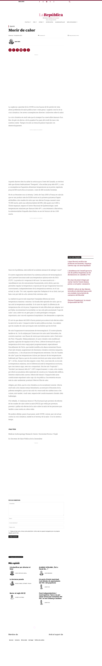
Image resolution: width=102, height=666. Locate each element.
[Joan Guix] (11, 41)
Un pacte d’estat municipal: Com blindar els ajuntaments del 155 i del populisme (49, 581)
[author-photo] (12, 573)
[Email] (28, 50)
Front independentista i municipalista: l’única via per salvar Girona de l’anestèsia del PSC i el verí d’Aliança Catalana (50, 595)
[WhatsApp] (53, 1)
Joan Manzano (48, 573)
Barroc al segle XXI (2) (17, 593)
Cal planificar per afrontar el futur (20, 568)
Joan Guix (17, 41)
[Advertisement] (36, 79)
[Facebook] (39, 1)
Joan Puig (47, 587)
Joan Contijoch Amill (21, 573)
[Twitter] (50, 1)
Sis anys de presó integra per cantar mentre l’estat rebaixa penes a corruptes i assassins (79, 282)
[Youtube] (55, 618)
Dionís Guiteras (19, 597)
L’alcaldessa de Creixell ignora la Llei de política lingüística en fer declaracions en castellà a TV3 (80, 273)
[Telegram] (46, 1)
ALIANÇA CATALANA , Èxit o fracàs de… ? (48, 568)
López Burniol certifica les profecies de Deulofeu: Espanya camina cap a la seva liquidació (79, 263)
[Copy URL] (24, 50)
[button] (70, 2)
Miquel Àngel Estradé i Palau (23, 583)
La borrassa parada (17, 579)
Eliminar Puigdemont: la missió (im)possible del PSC (79, 301)
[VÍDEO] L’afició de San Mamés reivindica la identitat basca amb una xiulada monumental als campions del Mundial (80, 292)
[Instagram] (43, 1)
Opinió (12, 26)
